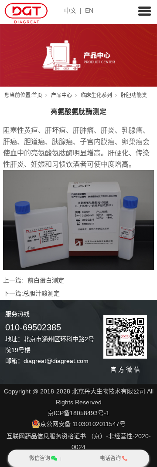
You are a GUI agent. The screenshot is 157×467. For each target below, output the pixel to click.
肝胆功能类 (134, 95)
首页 (37, 95)
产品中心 (61, 95)
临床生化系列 (96, 95)
